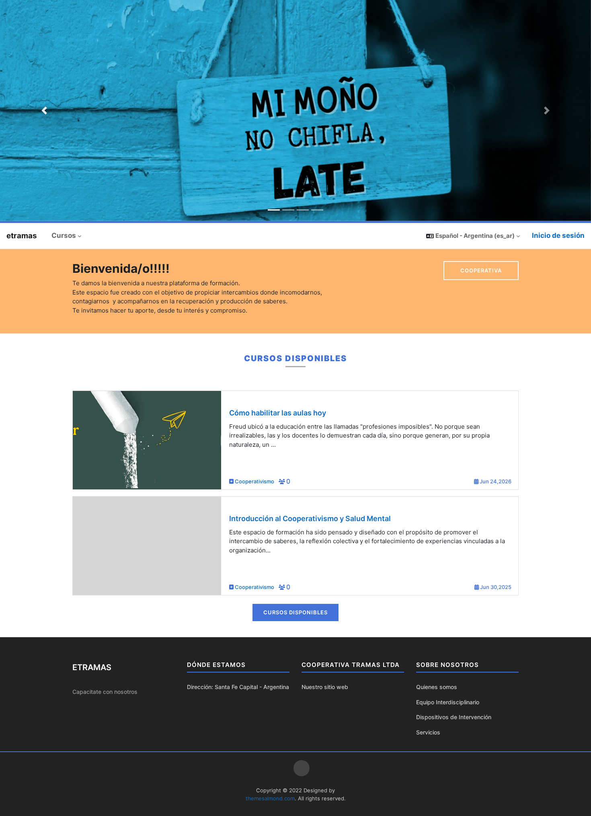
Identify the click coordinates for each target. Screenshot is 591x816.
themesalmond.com (270, 798)
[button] (473, 236)
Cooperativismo (255, 481)
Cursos (63, 235)
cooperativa (481, 270)
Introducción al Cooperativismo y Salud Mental (310, 518)
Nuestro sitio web (325, 686)
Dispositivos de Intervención (453, 717)
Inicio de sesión (558, 235)
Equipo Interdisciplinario (447, 702)
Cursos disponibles (295, 612)
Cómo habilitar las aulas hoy (277, 413)
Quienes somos (436, 686)
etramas (21, 235)
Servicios (428, 732)
